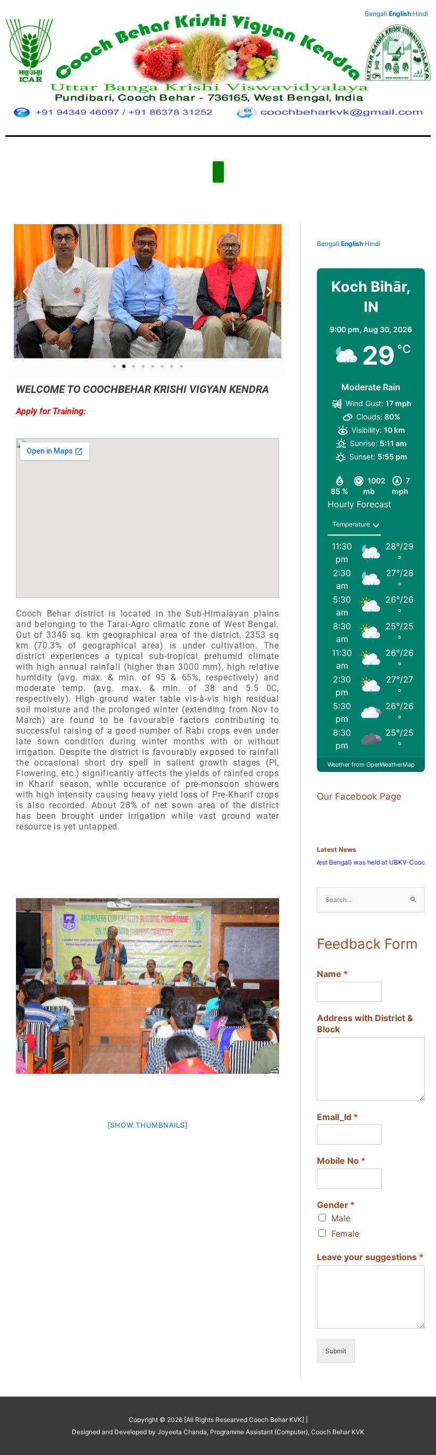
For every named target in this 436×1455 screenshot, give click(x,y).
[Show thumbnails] (147, 1125)
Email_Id (337, 1117)
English (352, 244)
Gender (336, 1204)
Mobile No (341, 1160)
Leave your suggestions (370, 1257)
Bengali (328, 244)
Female (345, 1233)
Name (332, 973)
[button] (25, 291)
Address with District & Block (365, 1023)
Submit (335, 1351)
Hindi (372, 244)
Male (340, 1218)
